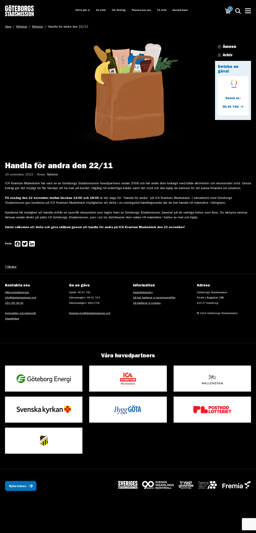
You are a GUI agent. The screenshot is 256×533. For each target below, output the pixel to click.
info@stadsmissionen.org (20, 297)
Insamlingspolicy (143, 292)
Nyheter (21, 27)
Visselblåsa (12, 318)
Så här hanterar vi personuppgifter (154, 297)
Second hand (177, 10)
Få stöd (159, 10)
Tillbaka (10, 267)
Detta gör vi (78, 10)
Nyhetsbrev (17, 486)
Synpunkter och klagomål (20, 313)
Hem (8, 27)
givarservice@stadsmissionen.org (89, 313)
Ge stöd (97, 10)
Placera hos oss (138, 10)
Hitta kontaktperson (17, 292)
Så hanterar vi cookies (147, 303)
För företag (115, 10)
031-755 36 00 (14, 303)
